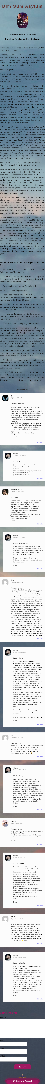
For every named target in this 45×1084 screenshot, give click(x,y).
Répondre (40, 442)
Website (3, 1056)
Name (2, 1040)
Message (3, 1017)
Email (2, 1048)
